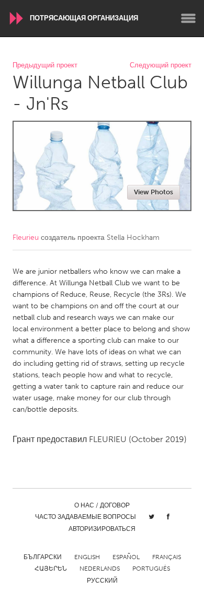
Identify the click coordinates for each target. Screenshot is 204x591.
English (87, 557)
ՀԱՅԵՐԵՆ (51, 568)
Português (151, 568)
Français (166, 557)
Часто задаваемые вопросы (85, 516)
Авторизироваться (102, 528)
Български (43, 557)
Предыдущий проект (45, 65)
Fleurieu (26, 237)
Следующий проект (160, 65)
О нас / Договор (102, 505)
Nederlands (100, 568)
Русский (102, 580)
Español (126, 557)
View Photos (153, 192)
